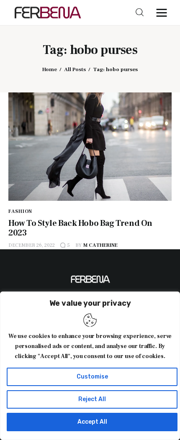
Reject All (92, 399)
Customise (92, 376)
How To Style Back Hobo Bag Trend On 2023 (80, 228)
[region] (90, 366)
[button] (164, 12)
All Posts (75, 69)
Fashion (20, 211)
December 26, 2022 (31, 245)
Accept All (92, 421)
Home (49, 69)
